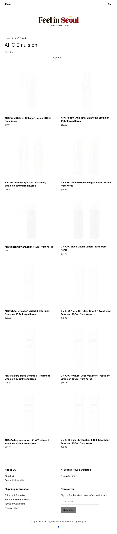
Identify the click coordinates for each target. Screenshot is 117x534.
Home (7, 38)
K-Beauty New (68, 476)
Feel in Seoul (57, 521)
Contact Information (15, 480)
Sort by (9, 52)
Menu (8, 4)
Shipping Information (15, 495)
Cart (110, 4)
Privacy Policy (12, 508)
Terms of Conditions (15, 503)
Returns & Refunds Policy (17, 499)
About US (9, 476)
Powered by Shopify (75, 521)
